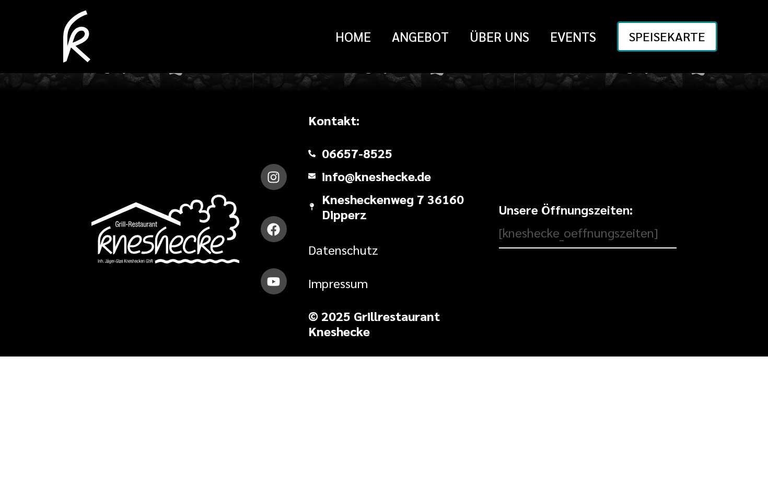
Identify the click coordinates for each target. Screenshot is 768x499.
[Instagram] (274, 177)
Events (573, 36)
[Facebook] (274, 229)
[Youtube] (274, 281)
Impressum (338, 283)
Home (353, 36)
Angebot (420, 36)
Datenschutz (343, 249)
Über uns (499, 36)
